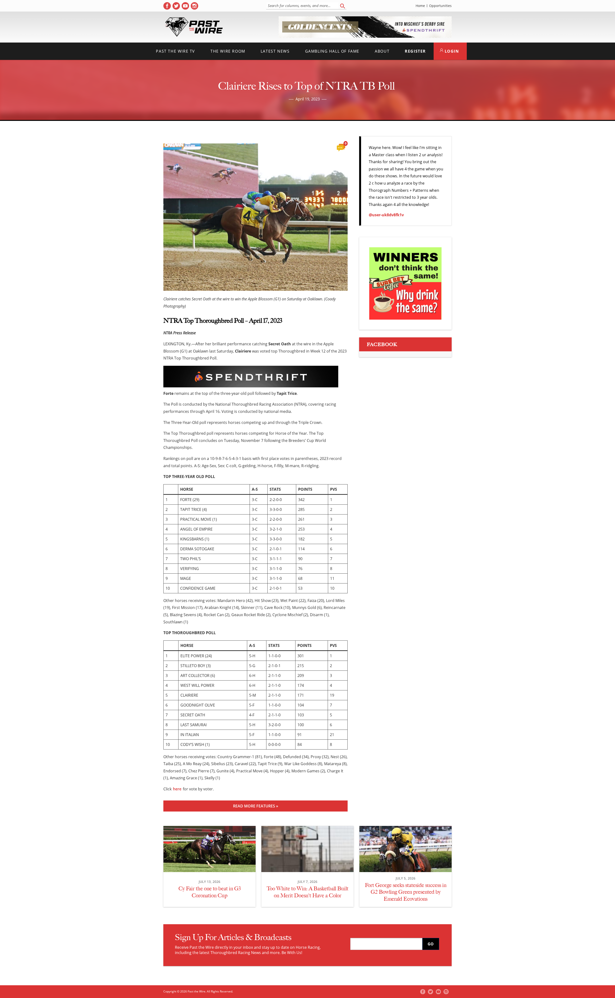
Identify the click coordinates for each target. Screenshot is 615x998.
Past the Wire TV (175, 51)
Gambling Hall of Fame (332, 51)
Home (420, 5)
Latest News (275, 51)
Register (415, 51)
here (177, 789)
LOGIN (451, 51)
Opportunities (440, 5)
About (382, 51)
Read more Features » (255, 806)
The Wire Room (227, 51)
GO (431, 944)
